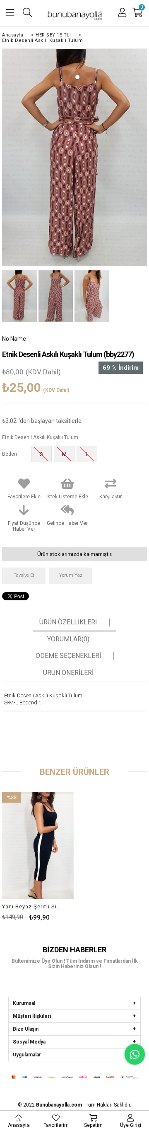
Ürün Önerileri (68, 673)
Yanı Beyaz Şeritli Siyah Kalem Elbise (32, 906)
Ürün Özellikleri (68, 622)
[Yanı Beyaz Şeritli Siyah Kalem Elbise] (37, 845)
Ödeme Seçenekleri (68, 656)
